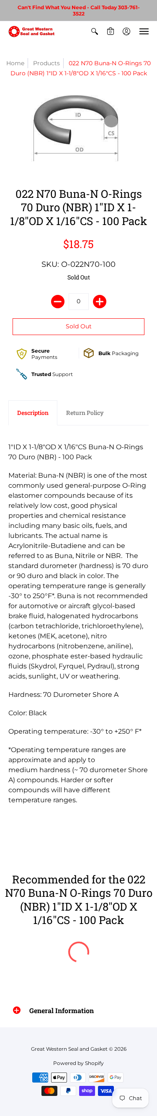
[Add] (99, 301)
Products (46, 63)
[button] (95, 31)
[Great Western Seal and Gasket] (31, 31)
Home (15, 63)
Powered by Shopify (78, 1063)
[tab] (32, 412)
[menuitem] (95, 31)
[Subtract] (57, 301)
